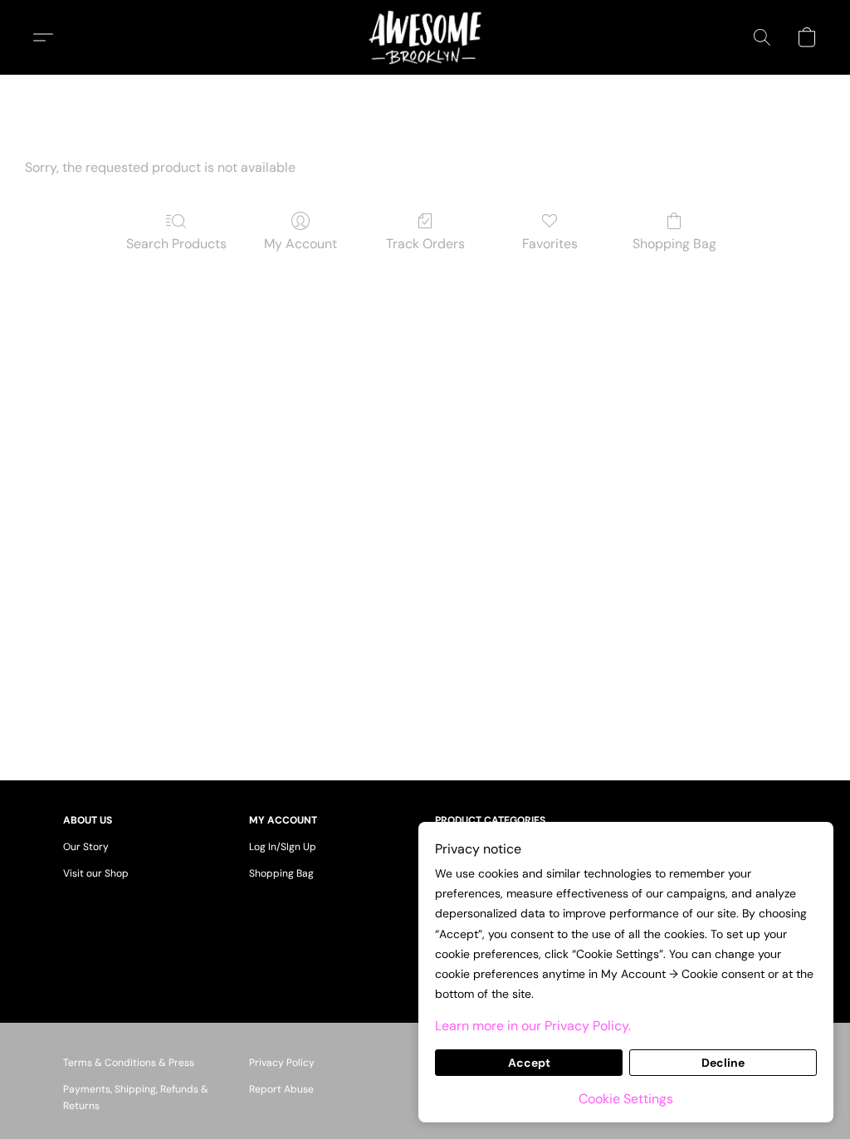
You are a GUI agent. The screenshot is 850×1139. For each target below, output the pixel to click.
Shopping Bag (674, 243)
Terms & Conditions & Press (128, 1062)
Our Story (86, 846)
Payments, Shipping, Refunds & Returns (135, 1097)
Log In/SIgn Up (282, 846)
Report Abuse (281, 1089)
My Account (300, 243)
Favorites (550, 243)
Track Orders (425, 243)
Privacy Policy (282, 1062)
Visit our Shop (96, 873)
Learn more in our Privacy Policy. (533, 1025)
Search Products (176, 243)
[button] (424, 37)
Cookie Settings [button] (626, 1098)
